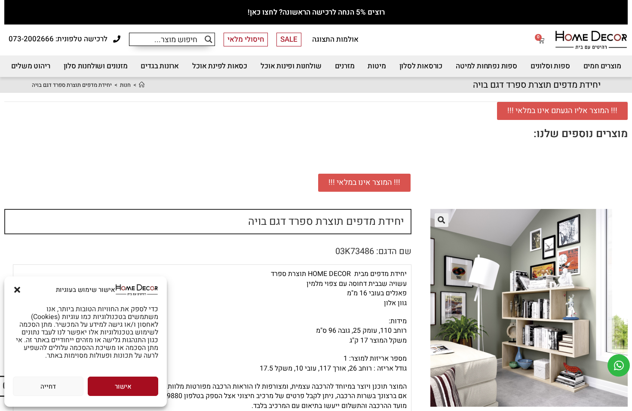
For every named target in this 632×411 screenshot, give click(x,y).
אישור (123, 386)
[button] (17, 289)
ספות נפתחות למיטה (486, 66)
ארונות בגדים (160, 66)
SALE (289, 39)
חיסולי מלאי (245, 39)
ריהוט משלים (30, 66)
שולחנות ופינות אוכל (291, 66)
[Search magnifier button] (208, 39)
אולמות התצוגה (335, 39)
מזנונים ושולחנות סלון (96, 66)
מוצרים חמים (602, 66)
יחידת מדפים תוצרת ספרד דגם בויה (72, 85)
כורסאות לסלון (420, 66)
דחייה (48, 386)
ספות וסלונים (550, 66)
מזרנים (345, 66)
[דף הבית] (141, 85)
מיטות (377, 66)
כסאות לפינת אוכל (219, 66)
